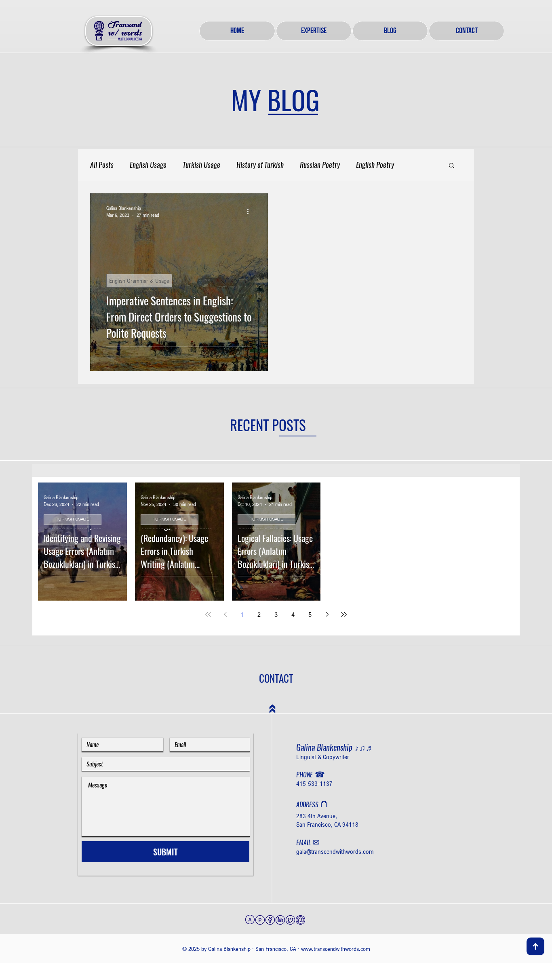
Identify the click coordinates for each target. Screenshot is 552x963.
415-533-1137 (314, 783)
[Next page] (327, 614)
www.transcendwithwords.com (335, 948)
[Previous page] (225, 614)
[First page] (208, 614)
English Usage (148, 165)
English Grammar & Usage (139, 280)
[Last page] (344, 614)
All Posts (102, 165)
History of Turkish (260, 165)
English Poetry (375, 165)
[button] (451, 166)
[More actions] (250, 211)
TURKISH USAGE (72, 519)
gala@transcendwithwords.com (335, 851)
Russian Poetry (320, 165)
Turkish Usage (201, 165)
